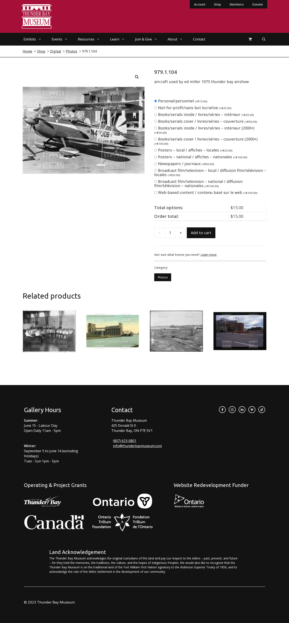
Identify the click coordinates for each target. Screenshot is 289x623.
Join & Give (143, 39)
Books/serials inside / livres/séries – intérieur (206, 114)
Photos (163, 277)
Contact (199, 39)
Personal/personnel (182, 100)
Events (57, 39)
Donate (257, 4)
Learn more (209, 255)
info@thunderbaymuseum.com (137, 446)
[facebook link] (222, 409)
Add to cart (201, 232)
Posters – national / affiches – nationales (202, 156)
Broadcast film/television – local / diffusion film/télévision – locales (210, 172)
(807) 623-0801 (124, 440)
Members (237, 4)
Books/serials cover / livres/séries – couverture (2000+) (205, 141)
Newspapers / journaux (186, 163)
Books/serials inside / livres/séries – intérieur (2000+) (204, 130)
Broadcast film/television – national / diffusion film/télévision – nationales (198, 183)
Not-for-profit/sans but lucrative (194, 107)
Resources (86, 39)
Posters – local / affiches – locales (195, 150)
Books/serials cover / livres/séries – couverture (207, 121)
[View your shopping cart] (250, 39)
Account (199, 4)
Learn (114, 39)
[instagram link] (232, 409)
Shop (217, 4)
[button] (137, 77)
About (172, 39)
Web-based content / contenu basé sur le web (207, 192)
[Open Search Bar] (264, 39)
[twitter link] (251, 409)
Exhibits (29, 39)
